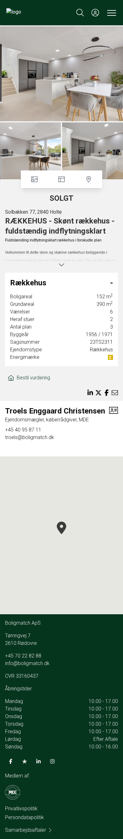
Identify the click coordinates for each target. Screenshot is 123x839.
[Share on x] (98, 393)
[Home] (34, 12)
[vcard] (113, 415)
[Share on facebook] (106, 393)
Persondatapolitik (24, 817)
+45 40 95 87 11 (23, 430)
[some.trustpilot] (24, 761)
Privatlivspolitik (21, 809)
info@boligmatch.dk (27, 663)
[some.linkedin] (38, 761)
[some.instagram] (52, 761)
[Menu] (110, 12)
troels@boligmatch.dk (29, 437)
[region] (61, 535)
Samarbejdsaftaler (25, 830)
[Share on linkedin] (90, 393)
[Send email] (115, 393)
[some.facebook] (10, 761)
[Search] (80, 12)
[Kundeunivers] (95, 12)
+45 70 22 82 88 (23, 656)
